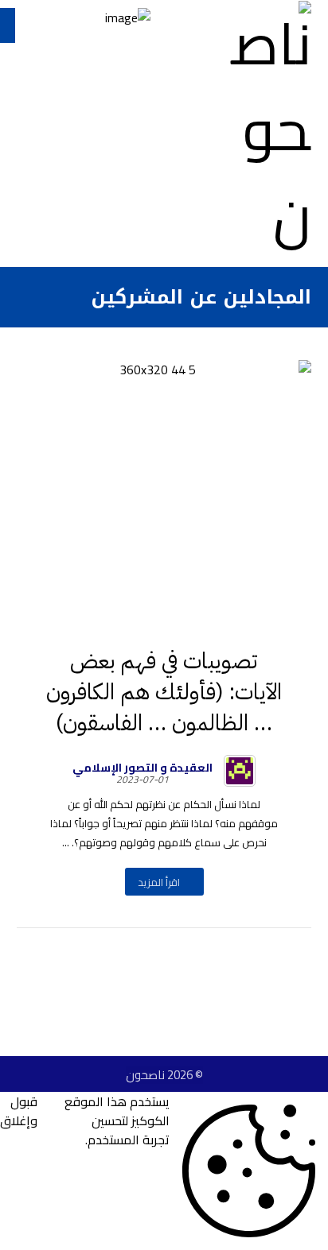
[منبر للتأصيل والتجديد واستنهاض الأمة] (263, 129)
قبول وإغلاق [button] (18, 1112)
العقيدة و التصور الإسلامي (142, 767)
